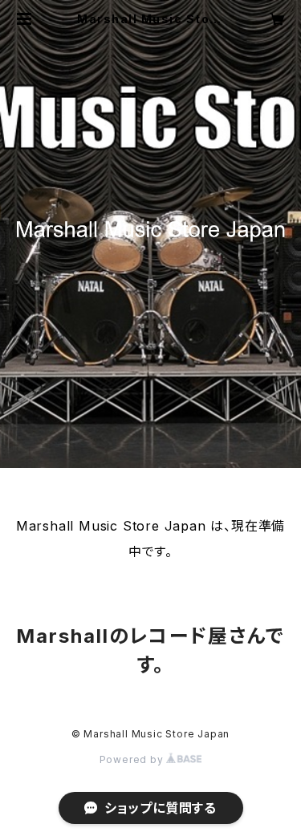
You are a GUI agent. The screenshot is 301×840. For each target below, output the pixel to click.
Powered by (133, 759)
